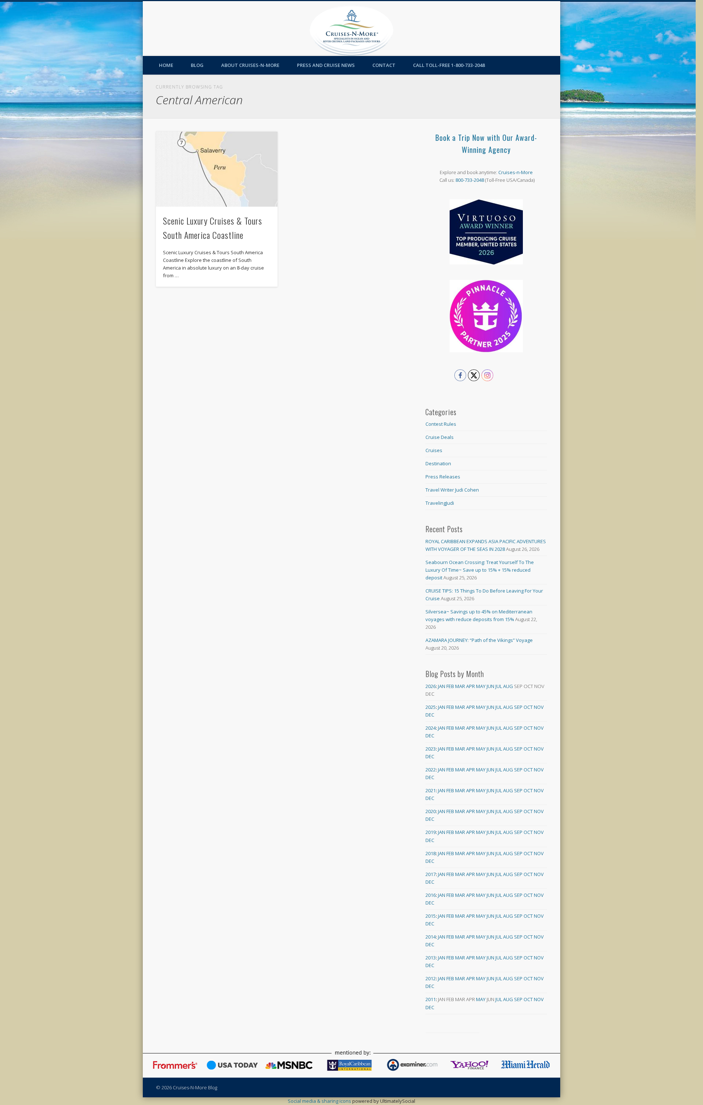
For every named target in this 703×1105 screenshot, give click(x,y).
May (481, 686)
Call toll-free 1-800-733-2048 (449, 65)
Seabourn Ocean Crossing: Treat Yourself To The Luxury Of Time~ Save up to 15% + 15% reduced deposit (479, 570)
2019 (430, 832)
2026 (430, 686)
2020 (430, 811)
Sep (518, 707)
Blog (197, 65)
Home (166, 65)
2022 (430, 769)
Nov (539, 707)
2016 (430, 895)
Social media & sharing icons (320, 1101)
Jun (490, 686)
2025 (430, 707)
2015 (430, 916)
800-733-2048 (469, 180)
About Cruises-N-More (250, 65)
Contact (383, 65)
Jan (441, 686)
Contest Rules (440, 424)
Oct (528, 707)
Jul (498, 686)
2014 (430, 936)
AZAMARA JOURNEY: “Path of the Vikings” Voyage (479, 640)
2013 (430, 957)
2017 (430, 874)
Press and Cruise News (326, 65)
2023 (430, 748)
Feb (450, 686)
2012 (430, 978)
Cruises (433, 450)
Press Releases (442, 476)
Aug (508, 686)
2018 (430, 853)
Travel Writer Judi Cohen (452, 489)
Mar (460, 686)
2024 (430, 728)
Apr (470, 686)
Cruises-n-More (515, 172)
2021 (430, 790)
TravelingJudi (439, 503)
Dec (429, 714)
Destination (438, 463)
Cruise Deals (439, 437)
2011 (430, 999)
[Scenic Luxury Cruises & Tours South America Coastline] (217, 169)
